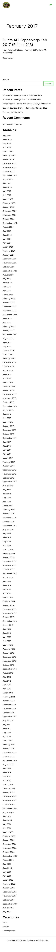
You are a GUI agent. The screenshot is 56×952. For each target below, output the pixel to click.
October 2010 (8, 756)
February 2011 (8, 745)
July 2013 (7, 629)
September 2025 (10, 175)
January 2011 (8, 749)
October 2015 (8, 522)
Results (6, 927)
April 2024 (7, 243)
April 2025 (7, 195)
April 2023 (7, 291)
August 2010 (8, 764)
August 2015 (8, 530)
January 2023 (8, 303)
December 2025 (9, 163)
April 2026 (7, 147)
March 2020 (8, 354)
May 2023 (7, 287)
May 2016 (7, 498)
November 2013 (9, 613)
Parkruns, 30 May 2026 (13, 112)
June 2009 (7, 820)
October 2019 (8, 366)
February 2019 (9, 386)
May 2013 (7, 637)
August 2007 (8, 908)
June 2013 (7, 633)
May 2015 (7, 542)
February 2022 (9, 327)
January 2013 (8, 653)
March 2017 (8, 458)
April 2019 (7, 378)
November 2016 (9, 474)
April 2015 (7, 546)
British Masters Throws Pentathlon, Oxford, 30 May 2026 (27, 104)
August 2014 (8, 577)
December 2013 (9, 609)
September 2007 (10, 904)
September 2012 (10, 669)
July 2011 (6, 725)
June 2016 (7, 494)
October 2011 (8, 713)
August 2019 (8, 370)
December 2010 (9, 752)
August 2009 (8, 812)
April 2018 (7, 418)
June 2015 (7, 537)
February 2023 (9, 299)
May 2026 (7, 143)
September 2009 (10, 808)
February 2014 (9, 601)
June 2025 (7, 187)
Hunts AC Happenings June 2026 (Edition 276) (22, 95)
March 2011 (7, 741)
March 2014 (8, 597)
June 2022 (7, 319)
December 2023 (9, 259)
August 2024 (8, 227)
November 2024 (9, 215)
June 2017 (7, 446)
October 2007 (8, 900)
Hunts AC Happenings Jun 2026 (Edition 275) (22, 99)
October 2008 (8, 852)
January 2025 (8, 207)
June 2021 (7, 342)
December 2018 (9, 394)
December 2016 (9, 470)
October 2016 (8, 478)
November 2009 (10, 800)
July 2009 (7, 816)
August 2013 (8, 625)
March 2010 (8, 784)
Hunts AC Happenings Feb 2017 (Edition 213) (25, 42)
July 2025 (7, 183)
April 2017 (7, 454)
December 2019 (9, 362)
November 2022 (9, 311)
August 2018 (8, 410)
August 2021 (8, 338)
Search (6, 79)
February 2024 (9, 251)
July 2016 (7, 490)
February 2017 (9, 462)
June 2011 (7, 729)
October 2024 (8, 219)
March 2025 (8, 199)
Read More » (8, 58)
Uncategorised (9, 931)
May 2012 (7, 685)
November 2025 (9, 167)
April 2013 (7, 641)
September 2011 (9, 717)
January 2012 (8, 701)
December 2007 (9, 892)
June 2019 (7, 374)
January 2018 (8, 426)
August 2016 (8, 486)
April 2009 (7, 828)
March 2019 (8, 382)
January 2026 (8, 159)
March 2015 (8, 549)
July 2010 (7, 768)
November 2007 (9, 896)
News (5, 50)
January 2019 (8, 390)
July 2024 (7, 231)
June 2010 (7, 772)
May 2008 (7, 872)
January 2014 (8, 605)
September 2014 (10, 573)
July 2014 (7, 581)
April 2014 (7, 593)
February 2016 (9, 510)
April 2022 (7, 323)
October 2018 (8, 402)
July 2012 (7, 677)
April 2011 (7, 737)
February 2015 (9, 553)
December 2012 (9, 657)
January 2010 (8, 792)
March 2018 (8, 422)
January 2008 (8, 888)
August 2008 (8, 860)
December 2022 (9, 307)
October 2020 (8, 350)
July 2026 (7, 135)
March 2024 (8, 247)
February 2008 (9, 884)
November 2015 (9, 518)
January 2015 (8, 557)
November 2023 (9, 263)
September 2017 (10, 438)
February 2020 (9, 358)
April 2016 (7, 502)
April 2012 (7, 689)
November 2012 (9, 661)
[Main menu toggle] (51, 5)
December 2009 (10, 796)
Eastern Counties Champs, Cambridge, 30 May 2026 (25, 108)
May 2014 (7, 589)
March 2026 (8, 151)
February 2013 (9, 649)
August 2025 (8, 179)
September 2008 (10, 856)
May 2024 (7, 239)
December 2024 (9, 211)
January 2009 (9, 840)
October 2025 (8, 171)
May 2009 (7, 824)
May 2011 (7, 733)
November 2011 (9, 709)
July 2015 (7, 533)
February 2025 (9, 203)
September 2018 (10, 406)
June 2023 (7, 283)
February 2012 (9, 697)
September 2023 (10, 271)
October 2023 (8, 267)
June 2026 (7, 139)
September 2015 (10, 526)
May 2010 (7, 776)
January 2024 (8, 255)
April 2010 (7, 780)
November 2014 (9, 565)
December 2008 (9, 844)
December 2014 (9, 561)
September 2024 (10, 223)
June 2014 (7, 585)
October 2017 (8, 434)
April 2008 (7, 876)
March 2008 (8, 880)
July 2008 (7, 864)
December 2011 (9, 705)
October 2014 (8, 569)
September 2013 (10, 621)
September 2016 (10, 482)
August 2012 (8, 673)
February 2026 (9, 155)
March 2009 (8, 832)
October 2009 (9, 804)
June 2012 (7, 681)
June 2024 (7, 235)
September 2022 (10, 315)
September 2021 (10, 334)
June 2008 (7, 868)
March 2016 (8, 506)
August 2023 (8, 275)
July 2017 (7, 442)
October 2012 (8, 665)
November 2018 (9, 398)
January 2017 (8, 466)
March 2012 (8, 693)
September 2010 (10, 760)
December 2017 (9, 430)
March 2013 (8, 645)
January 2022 (8, 330)
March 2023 (8, 295)
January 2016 (8, 514)
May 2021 (7, 346)
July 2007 (7, 912)
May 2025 (7, 191)
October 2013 (8, 617)
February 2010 (9, 788)
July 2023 (7, 279)
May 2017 (7, 450)
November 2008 (9, 848)
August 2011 (8, 721)
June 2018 (7, 414)
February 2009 (9, 836)
